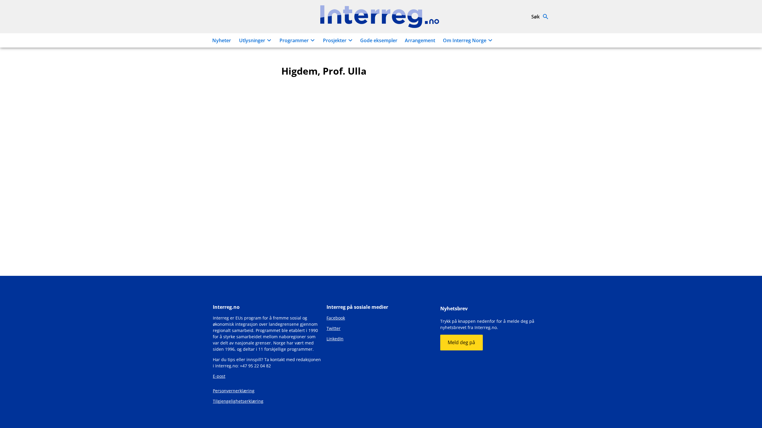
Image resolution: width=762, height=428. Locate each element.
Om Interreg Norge (464, 40)
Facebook (336, 318)
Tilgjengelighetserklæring (238, 401)
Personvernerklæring (233, 391)
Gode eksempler (378, 40)
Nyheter (221, 40)
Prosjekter (334, 40)
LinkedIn (335, 339)
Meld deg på (461, 342)
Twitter (334, 328)
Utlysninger (252, 40)
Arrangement (420, 40)
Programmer (294, 40)
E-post (219, 376)
